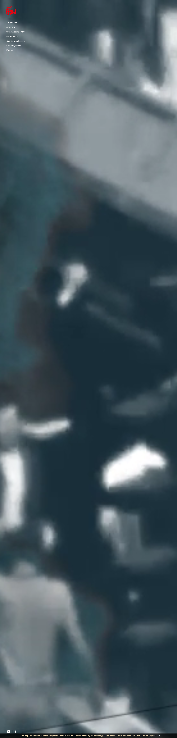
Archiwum (11, 27)
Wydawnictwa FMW (15, 32)
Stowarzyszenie (13, 45)
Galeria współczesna (15, 41)
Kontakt (10, 50)
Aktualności (11, 23)
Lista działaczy (13, 36)
